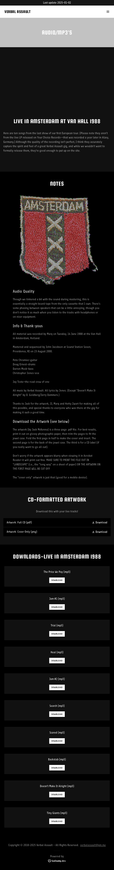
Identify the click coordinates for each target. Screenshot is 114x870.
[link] (17, 12)
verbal (84, 845)
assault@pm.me (97, 845)
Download (56, 580)
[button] (108, 11)
